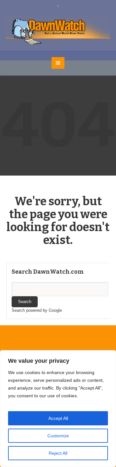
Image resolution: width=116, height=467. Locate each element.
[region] (58, 408)
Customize (58, 435)
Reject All (58, 453)
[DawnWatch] (58, 31)
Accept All (58, 418)
